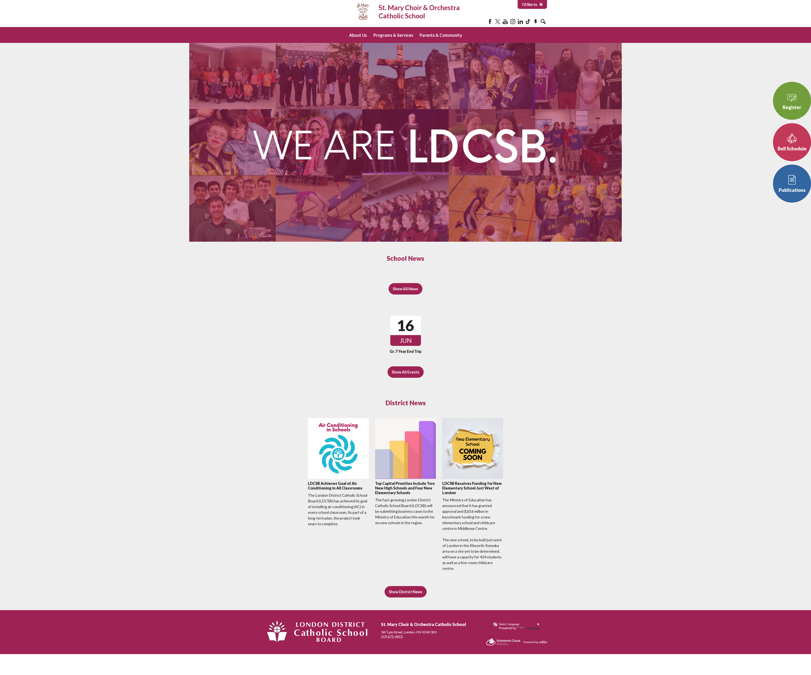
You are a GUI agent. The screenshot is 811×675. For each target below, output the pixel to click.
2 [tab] (409, 238)
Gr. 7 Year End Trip (405, 351)
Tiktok (528, 21)
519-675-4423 (392, 636)
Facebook (490, 21)
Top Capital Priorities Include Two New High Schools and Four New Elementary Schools (405, 488)
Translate (532, 628)
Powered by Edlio (535, 642)
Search (543, 21)
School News (405, 258)
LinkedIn (520, 21)
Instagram (512, 21)
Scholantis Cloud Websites (503, 642)
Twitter (497, 21)
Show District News (405, 591)
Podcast (535, 21)
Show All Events (405, 372)
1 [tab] (402, 238)
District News (405, 402)
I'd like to (529, 4)
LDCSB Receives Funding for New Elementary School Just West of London (472, 488)
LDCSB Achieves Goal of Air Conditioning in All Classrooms (335, 485)
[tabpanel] (405, 142)
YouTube (505, 21)
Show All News (405, 288)
